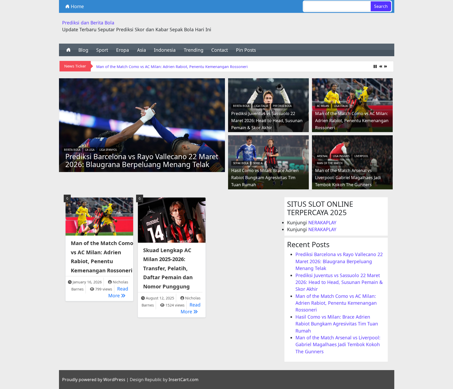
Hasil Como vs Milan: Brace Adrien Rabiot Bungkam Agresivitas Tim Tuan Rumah (265, 178)
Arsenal (322, 156)
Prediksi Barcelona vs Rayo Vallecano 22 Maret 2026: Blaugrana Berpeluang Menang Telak (141, 160)
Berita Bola (72, 150)
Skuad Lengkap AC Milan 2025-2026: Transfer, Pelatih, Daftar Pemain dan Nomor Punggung (168, 268)
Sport (102, 50)
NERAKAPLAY (322, 222)
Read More (118, 292)
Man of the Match (329, 163)
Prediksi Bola (282, 106)
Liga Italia (261, 106)
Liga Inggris (341, 156)
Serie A (257, 163)
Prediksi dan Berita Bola (88, 22)
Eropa (122, 50)
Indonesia (165, 50)
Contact (219, 50)
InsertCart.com (183, 379)
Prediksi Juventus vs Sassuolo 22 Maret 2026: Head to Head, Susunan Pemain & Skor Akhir (267, 121)
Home (76, 6)
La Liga (89, 150)
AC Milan (323, 106)
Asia (141, 50)
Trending (193, 50)
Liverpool (361, 156)
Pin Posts (246, 50)
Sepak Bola (240, 163)
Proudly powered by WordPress (93, 379)
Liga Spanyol (108, 150)
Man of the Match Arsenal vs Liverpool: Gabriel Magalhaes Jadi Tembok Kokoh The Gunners (348, 178)
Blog (83, 50)
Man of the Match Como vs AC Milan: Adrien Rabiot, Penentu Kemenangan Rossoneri (172, 66)
